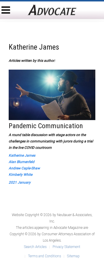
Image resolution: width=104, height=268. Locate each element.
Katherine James (22, 155)
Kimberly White (20, 175)
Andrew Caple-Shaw (24, 168)
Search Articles (35, 247)
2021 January (20, 182)
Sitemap (73, 256)
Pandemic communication (46, 126)
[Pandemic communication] (52, 95)
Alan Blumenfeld (21, 162)
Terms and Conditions (44, 256)
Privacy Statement (66, 247)
